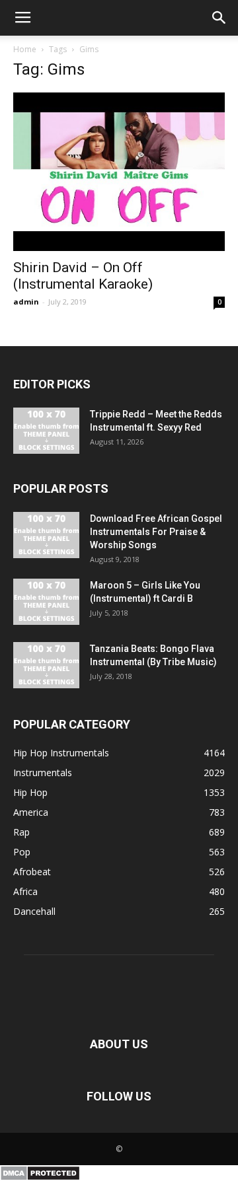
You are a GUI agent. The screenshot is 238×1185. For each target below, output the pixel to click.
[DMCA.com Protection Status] (40, 1177)
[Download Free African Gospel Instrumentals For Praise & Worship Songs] (46, 535)
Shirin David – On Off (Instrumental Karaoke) (83, 276)
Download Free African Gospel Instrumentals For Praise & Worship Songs (156, 531)
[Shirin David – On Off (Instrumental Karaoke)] (119, 171)
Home (24, 49)
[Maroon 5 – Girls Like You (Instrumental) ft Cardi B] (46, 602)
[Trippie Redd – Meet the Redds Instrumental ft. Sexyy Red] (46, 431)
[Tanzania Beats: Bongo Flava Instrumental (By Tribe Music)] (46, 665)
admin (26, 301)
